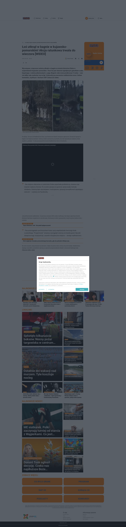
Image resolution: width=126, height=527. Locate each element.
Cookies (46, 285)
